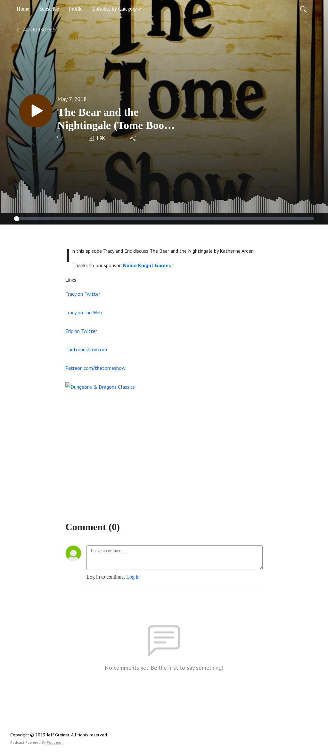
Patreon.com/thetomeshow (95, 368)
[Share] (133, 138)
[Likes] (60, 138)
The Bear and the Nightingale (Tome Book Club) (113, 119)
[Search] (303, 9)
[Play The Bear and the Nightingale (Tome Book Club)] (36, 110)
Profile (75, 9)
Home (23, 9)
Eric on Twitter (81, 331)
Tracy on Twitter (82, 294)
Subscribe (49, 9)
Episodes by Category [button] (114, 9)
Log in (133, 577)
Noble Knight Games (147, 265)
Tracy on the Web (83, 312)
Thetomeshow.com (86, 349)
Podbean (54, 742)
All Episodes (38, 29)
